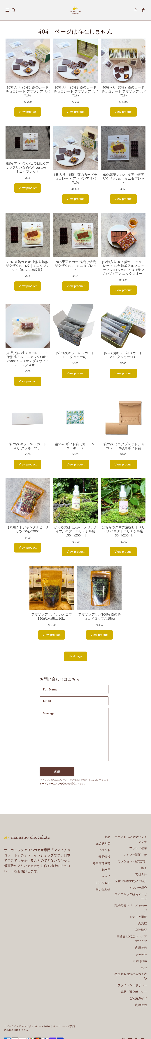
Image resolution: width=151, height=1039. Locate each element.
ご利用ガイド (138, 998)
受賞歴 (142, 923)
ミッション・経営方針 (132, 861)
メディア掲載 (138, 917)
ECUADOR (103, 883)
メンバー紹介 (138, 887)
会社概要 (141, 930)
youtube (141, 954)
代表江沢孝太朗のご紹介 (131, 881)
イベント (104, 850)
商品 (107, 837)
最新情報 (104, 856)
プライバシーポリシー (132, 985)
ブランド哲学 (138, 848)
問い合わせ (103, 889)
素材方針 (141, 874)
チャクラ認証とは (135, 855)
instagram (140, 961)
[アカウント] (135, 10)
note (144, 967)
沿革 (144, 868)
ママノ (105, 876)
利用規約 (64, 783)
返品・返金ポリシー (133, 992)
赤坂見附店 (103, 843)
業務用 (105, 870)
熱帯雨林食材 (101, 863)
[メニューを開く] (8, 10)
